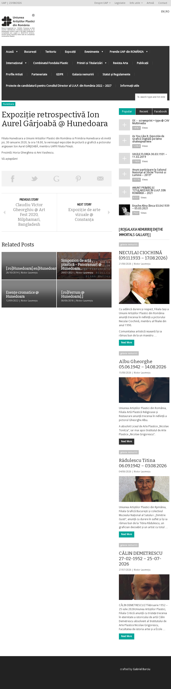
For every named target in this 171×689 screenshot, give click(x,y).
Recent (144, 111)
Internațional (12, 64)
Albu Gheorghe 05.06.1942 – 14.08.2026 (142, 364)
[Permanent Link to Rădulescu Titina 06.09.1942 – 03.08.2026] (144, 489)
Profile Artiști (14, 74)
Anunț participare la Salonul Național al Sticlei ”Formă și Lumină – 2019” (149, 172)
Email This (101, 178)
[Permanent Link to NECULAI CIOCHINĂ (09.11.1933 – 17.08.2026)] (144, 286)
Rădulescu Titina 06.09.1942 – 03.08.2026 (143, 463)
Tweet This (35, 178)
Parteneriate (39, 74)
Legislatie (120, 3)
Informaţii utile (129, 85)
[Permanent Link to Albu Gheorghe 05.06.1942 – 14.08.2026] (144, 390)
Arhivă (150, 3)
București (30, 51)
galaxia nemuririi (128, 244)
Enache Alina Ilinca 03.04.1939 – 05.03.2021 (150, 207)
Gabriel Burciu (141, 669)
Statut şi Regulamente (116, 74)
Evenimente (89, 53)
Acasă (8, 53)
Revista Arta (120, 63)
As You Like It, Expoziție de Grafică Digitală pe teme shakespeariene (148, 139)
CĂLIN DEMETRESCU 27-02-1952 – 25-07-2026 (141, 559)
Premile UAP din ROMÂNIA (124, 53)
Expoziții (70, 51)
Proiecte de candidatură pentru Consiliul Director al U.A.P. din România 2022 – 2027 (58, 85)
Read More (126, 342)
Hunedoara (8, 104)
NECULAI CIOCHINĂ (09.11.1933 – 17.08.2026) (143, 255)
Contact (162, 3)
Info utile (134, 3)
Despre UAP (100, 3)
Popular (127, 111)
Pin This (78, 178)
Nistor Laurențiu (142, 264)
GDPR (59, 74)
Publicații (142, 63)
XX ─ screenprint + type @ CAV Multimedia (150, 122)
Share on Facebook (13, 178)
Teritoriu (50, 51)
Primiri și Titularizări (87, 64)
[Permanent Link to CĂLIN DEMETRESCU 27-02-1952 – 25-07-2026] (144, 587)
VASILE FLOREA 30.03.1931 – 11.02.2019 (149, 155)
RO (167, 11)
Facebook (160, 111)
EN (162, 11)
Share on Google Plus (56, 178)
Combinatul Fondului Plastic (50, 63)
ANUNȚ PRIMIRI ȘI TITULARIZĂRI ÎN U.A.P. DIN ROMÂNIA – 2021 (149, 190)
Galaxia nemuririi (83, 74)
